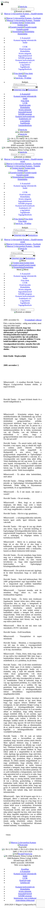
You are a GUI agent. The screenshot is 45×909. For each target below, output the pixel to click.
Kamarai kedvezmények (25, 116)
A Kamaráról (25, 94)
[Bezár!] (22, 4)
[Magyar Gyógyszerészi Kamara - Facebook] (22, 18)
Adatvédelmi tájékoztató (25, 900)
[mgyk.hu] (22, 6)
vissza (8, 835)
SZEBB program (25, 896)
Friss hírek (25, 101)
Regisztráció (33, 90)
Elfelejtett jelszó (20, 90)
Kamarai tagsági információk (25, 96)
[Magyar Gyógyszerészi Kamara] (22, 842)
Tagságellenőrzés (25, 125)
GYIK (25, 103)
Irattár (25, 98)
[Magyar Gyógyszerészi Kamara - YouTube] (22, 20)
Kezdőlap (25, 869)
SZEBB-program (25, 114)
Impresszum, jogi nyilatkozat (25, 898)
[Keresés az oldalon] (22, 11)
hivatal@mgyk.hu (25, 854)
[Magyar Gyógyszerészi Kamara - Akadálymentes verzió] (22, 16)
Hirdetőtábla (25, 107)
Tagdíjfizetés (25, 123)
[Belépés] (37, 87)
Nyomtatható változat (33, 320)
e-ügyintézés (25, 121)
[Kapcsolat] (23, 845)
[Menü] (22, 136)
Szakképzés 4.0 (25, 119)
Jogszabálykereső (25, 112)
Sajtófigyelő (25, 883)
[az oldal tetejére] (22, 132)
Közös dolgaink (25, 110)
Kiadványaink (25, 105)
